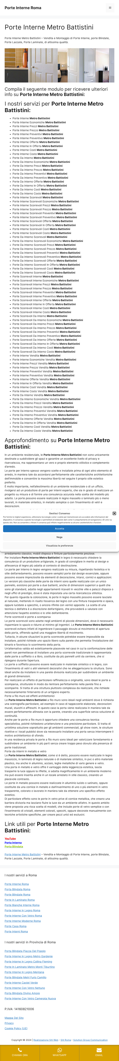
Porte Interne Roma (23, 7)
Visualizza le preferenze (59, 545)
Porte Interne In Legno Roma (22, 910)
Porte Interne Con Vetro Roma (23, 915)
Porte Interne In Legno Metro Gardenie (29, 956)
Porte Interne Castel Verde (21, 982)
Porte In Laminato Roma (20, 899)
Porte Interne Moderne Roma (23, 921)
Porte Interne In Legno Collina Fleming (28, 961)
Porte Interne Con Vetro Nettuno (25, 988)
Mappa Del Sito (14, 1017)
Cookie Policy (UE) (16, 1028)
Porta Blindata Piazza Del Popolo (25, 951)
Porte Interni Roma (16, 931)
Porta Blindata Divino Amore (22, 993)
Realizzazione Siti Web (45, 1040)
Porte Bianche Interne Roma (22, 905)
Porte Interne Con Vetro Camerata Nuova (30, 998)
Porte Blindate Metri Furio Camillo (25, 977)
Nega (59, 537)
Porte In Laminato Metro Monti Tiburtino (30, 966)
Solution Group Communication (90, 1040)
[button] (114, 513)
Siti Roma (66, 1040)
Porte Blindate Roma (17, 894)
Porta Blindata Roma (17, 889)
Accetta (59, 528)
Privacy (9, 1023)
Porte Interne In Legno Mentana (24, 972)
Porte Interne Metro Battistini (23, 854)
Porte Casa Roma (15, 926)
